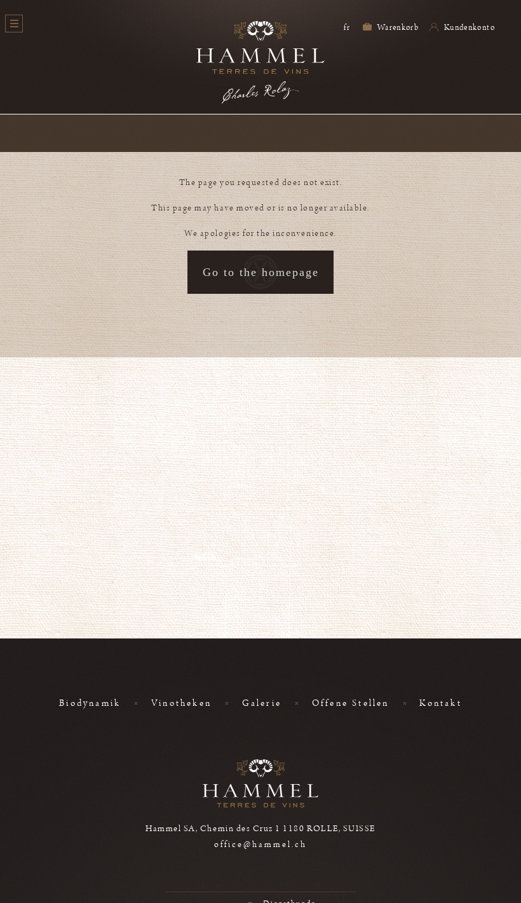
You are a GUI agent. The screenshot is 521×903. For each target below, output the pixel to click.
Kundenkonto (468, 27)
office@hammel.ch (261, 844)
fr (347, 27)
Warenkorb (397, 27)
